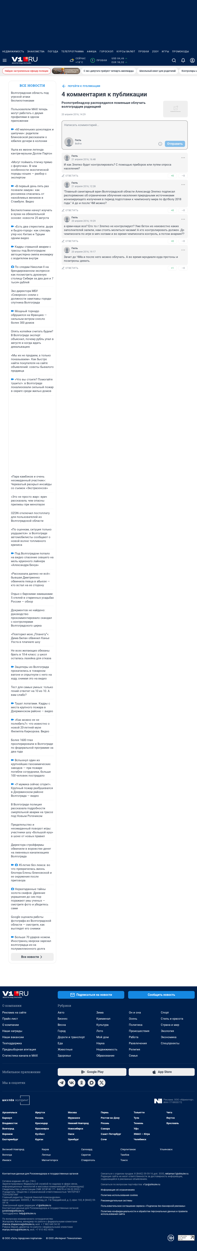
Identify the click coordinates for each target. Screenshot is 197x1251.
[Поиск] (174, 60)
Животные (65, 1049)
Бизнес (63, 1018)
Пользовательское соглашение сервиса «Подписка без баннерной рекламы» (143, 1206)
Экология (167, 1031)
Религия (134, 1049)
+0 (172, 175)
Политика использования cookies (119, 1195)
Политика (135, 1025)
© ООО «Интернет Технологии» (64, 1238)
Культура (102, 1025)
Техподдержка (12, 1043)
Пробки (143, 51)
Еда (60, 1043)
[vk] (71, 1083)
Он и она (135, 1012)
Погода (53, 51)
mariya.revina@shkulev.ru (15, 1229)
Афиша (92, 51)
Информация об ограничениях (118, 1189)
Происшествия (139, 1031)
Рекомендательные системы (116, 1200)
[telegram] (61, 1083)
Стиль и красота (172, 1018)
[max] (91, 1083)
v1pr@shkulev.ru (151, 1184)
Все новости (32, 85)
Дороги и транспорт (71, 1037)
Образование (105, 1055)
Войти (78, 143)
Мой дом (102, 1037)
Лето (99, 1031)
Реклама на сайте (14, 1012)
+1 (172, 268)
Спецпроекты (170, 1043)
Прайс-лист (10, 1018)
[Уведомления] (183, 60)
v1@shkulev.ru (43, 1205)
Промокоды (180, 51)
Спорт (165, 1012)
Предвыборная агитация (19, 1049)
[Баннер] (66, 71)
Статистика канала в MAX (20, 1055)
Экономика (168, 1037)
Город (62, 1031)
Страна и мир (170, 1025)
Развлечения (138, 1043)
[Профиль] (192, 60)
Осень (133, 1018)
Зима (100, 1012)
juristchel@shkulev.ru (13, 1210)
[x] (101, 1083)
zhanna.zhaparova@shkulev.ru (18, 1224)
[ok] (81, 1083)
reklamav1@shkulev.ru (177, 1173)
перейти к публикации (84, 86)
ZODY (155, 51)
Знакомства (36, 51)
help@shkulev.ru (27, 1213)
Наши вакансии (13, 1037)
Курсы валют (126, 51)
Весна (62, 1025)
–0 (183, 175)
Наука (100, 1043)
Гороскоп (107, 51)
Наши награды (12, 1031)
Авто (61, 1012)
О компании (10, 1025)
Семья (133, 1055)
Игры (165, 51)
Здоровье (64, 1055)
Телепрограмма (72, 51)
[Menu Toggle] (4, 60)
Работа (133, 1037)
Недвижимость (13, 51)
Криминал (103, 1018)
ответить (71, 175)
